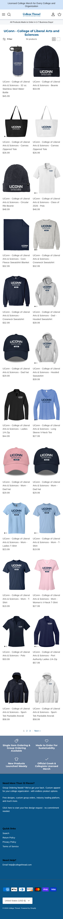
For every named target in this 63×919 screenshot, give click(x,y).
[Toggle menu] (3, 14)
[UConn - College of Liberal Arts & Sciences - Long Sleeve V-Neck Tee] (46, 405)
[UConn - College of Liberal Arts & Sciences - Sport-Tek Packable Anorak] (16, 688)
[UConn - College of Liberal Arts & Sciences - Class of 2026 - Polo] (46, 178)
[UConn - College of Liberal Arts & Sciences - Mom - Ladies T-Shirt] (16, 518)
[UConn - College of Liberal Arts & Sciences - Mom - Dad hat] (16, 461)
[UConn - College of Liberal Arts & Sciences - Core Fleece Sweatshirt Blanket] (16, 235)
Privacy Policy (9, 842)
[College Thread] (31, 14)
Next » (37, 731)
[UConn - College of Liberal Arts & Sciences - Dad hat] (16, 348)
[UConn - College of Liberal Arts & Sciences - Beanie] (46, 61)
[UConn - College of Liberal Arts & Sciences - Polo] (16, 631)
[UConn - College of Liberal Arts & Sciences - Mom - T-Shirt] (46, 518)
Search (6, 833)
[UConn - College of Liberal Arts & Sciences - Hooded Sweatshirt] (46, 348)
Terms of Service (11, 846)
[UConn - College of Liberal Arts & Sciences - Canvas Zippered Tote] (16, 121)
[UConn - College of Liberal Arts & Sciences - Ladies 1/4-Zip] (16, 405)
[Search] (10, 14)
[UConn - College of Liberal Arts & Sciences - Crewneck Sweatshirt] (46, 235)
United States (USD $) (15, 900)
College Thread (14, 908)
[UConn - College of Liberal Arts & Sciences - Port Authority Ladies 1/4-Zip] (46, 631)
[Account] (52, 14)
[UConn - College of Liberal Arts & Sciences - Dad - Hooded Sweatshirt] (46, 291)
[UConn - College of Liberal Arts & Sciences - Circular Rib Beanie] (16, 178)
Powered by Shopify (28, 908)
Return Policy (9, 837)
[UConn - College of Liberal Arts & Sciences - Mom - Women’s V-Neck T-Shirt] (46, 575)
